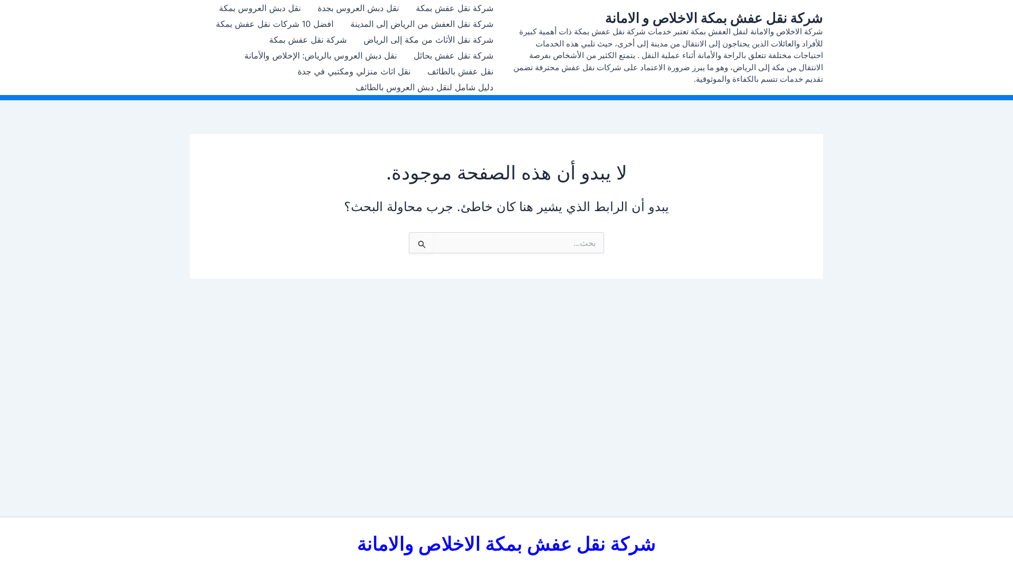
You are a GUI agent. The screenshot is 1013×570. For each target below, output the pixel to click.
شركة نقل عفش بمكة (454, 8)
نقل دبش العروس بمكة (260, 8)
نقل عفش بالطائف (460, 71)
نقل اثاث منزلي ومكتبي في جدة (354, 71)
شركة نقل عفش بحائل (453, 55)
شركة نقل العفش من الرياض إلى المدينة (421, 23)
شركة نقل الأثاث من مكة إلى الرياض (428, 39)
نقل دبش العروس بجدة (358, 8)
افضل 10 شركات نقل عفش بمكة (274, 23)
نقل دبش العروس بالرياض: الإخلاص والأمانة (320, 55)
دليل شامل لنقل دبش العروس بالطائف (424, 87)
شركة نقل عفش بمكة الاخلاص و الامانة (714, 18)
